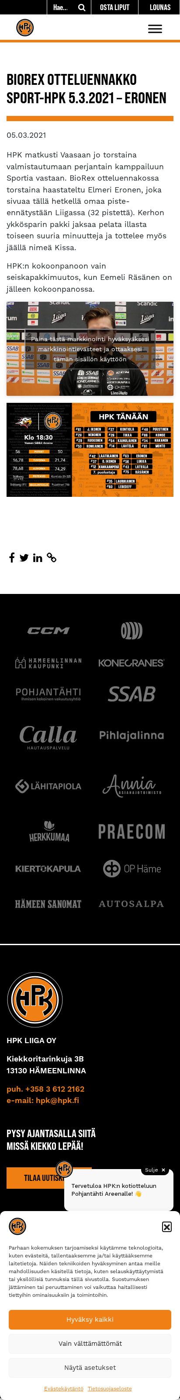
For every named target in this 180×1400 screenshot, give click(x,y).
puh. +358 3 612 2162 (45, 1089)
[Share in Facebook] (12, 558)
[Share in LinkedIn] (37, 558)
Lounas (160, 7)
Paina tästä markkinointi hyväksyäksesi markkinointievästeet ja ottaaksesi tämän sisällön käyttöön (90, 348)
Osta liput (114, 7)
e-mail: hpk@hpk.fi (43, 1101)
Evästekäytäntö (63, 1389)
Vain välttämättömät (90, 1344)
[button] (167, 1226)
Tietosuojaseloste (110, 1389)
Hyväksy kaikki (90, 1319)
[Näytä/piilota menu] (155, 28)
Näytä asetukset (90, 1368)
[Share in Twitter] (24, 558)
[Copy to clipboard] (51, 558)
